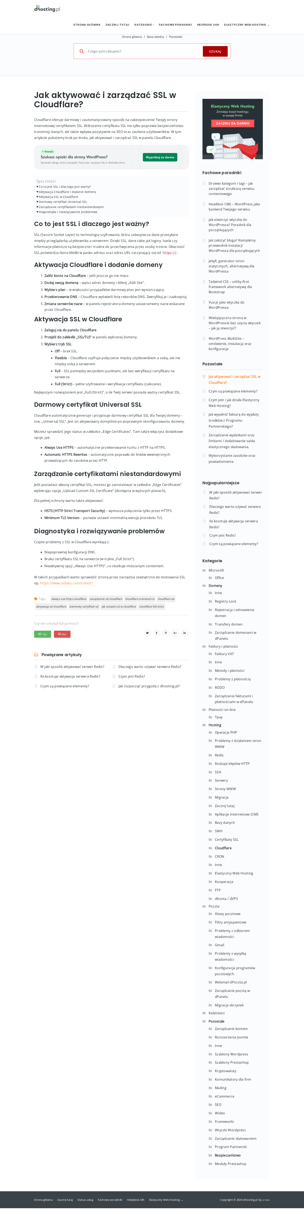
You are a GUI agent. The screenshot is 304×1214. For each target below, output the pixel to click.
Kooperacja (224, 881)
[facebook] (156, 632)
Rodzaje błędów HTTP (232, 763)
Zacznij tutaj (117, 25)
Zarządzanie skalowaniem (235, 1138)
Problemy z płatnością (233, 679)
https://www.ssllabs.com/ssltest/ (66, 583)
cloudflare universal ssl (139, 599)
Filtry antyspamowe (230, 922)
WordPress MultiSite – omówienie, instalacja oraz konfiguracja (230, 343)
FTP (218, 890)
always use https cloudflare (68, 599)
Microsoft (216, 570)
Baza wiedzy (155, 37)
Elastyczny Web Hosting (234, 873)
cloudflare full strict (151, 606)
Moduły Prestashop (230, 1163)
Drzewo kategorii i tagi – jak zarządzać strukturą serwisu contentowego (231, 188)
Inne (218, 593)
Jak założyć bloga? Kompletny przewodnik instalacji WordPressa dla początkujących (234, 245)
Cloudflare (223, 848)
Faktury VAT (224, 654)
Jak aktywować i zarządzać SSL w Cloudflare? (234, 379)
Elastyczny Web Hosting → (247, 25)
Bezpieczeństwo (228, 1155)
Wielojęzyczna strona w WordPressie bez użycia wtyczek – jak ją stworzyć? (235, 323)
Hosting (215, 725)
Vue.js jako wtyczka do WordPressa (227, 305)
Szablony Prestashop (232, 1062)
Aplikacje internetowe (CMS (237, 814)
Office (219, 577)
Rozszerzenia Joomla (231, 1037)
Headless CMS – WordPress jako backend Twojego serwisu (234, 207)
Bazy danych (225, 822)
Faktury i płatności (223, 646)
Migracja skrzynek (229, 1005)
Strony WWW (225, 789)
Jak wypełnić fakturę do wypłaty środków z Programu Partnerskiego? (234, 420)
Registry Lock (225, 601)
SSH (218, 772)
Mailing (220, 1088)
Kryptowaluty (225, 1071)
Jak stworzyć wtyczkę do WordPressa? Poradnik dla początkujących (230, 224)
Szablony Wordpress (231, 1054)
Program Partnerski (231, 1147)
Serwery (221, 780)
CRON (219, 856)
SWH (219, 831)
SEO (218, 1104)
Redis (219, 755)
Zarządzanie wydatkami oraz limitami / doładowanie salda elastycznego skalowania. (232, 441)
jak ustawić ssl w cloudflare (119, 606)
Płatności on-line (222, 709)
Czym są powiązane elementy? (64, 686)
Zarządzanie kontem (231, 1028)
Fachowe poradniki (175, 25)
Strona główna (87, 25)
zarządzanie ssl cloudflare (106, 599)
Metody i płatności (229, 670)
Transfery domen (229, 624)
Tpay (219, 717)
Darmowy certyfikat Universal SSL (63, 202)
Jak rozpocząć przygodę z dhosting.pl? (149, 686)
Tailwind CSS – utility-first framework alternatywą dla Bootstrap (230, 286)
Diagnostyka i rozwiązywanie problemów (68, 212)
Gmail (219, 945)
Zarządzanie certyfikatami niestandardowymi (71, 207)
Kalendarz (217, 1013)
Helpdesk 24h (208, 25)
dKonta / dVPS (226, 898)
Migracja (222, 797)
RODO (220, 687)
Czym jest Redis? (131, 676)
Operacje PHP (226, 732)
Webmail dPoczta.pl (231, 982)
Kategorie (143, 25)
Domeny (215, 585)
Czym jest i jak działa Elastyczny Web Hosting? (234, 403)
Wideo (220, 1113)
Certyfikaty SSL (227, 839)
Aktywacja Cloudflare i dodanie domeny (67, 192)
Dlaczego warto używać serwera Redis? (149, 666)
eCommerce (225, 1096)
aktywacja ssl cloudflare (51, 606)
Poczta (214, 906)
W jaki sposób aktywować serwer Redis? (72, 666)
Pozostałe (175, 37)
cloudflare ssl (166, 599)
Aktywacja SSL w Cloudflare (58, 197)
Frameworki (224, 1121)
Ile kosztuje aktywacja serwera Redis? (70, 676)
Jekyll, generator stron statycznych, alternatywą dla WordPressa (231, 266)
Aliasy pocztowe (228, 913)
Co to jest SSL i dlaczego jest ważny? (65, 187)
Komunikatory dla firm (233, 1079)
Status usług (85, 1200)
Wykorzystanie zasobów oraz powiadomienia (232, 458)
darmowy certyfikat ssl (84, 606)
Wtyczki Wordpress (230, 1130)
